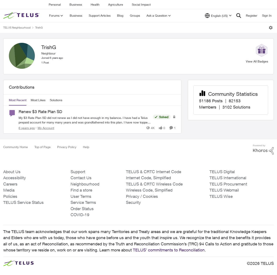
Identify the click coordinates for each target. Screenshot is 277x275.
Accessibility (14, 177)
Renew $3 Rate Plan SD (40, 111)
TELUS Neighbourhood (17, 27)
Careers (10, 184)
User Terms (81, 196)
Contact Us (81, 177)
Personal (55, 4)
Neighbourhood (85, 184)
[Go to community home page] (21, 15)
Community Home (15, 147)
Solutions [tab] (56, 100)
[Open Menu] (271, 28)
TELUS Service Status (23, 202)
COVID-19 (80, 214)
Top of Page (42, 147)
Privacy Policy (66, 147)
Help (86, 147)
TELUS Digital (222, 171)
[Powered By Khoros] (263, 150)
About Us (12, 171)
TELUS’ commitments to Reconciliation (169, 250)
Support (78, 171)
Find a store (81, 190)
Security (133, 202)
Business (75, 4)
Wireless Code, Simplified (149, 190)
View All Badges (257, 61)
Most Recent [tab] (17, 100)
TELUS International (227, 177)
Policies (10, 196)
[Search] (238, 15)
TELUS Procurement (228, 184)
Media (8, 190)
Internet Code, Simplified (148, 177)
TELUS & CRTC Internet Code (153, 171)
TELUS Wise (221, 196)
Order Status (82, 208)
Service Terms (83, 202)
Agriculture (115, 4)
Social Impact (141, 4)
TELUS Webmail (224, 190)
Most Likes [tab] (38, 100)
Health (95, 4)
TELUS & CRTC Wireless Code (154, 184)
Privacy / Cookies (142, 196)
